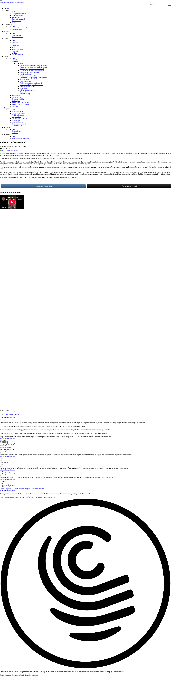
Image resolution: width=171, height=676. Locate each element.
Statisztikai (3, 455)
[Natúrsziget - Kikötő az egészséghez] (12, 2)
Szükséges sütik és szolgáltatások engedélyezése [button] (15, 497)
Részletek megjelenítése (7, 438)
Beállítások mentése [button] (38, 488)
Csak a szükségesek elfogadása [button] (21, 488)
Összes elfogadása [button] (5, 488)
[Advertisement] (8, 260)
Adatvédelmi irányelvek (7, 490)
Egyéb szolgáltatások (6, 477)
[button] (85, 583)
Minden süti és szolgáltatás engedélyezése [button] (43, 497)
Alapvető (3, 437)
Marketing (3, 468)
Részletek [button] (35, 675)
